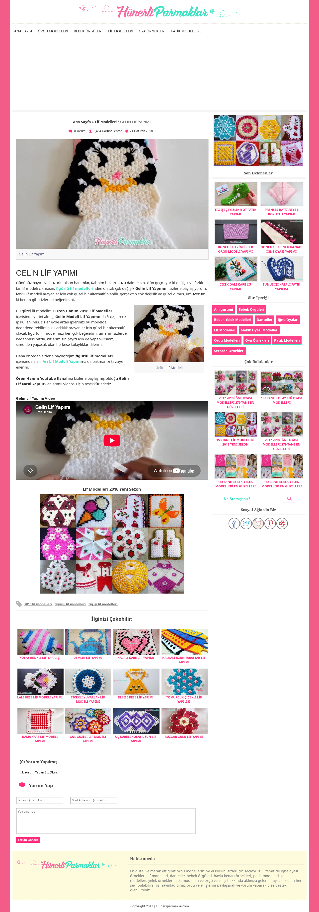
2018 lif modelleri (38, 604)
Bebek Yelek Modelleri (232, 319)
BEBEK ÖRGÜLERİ (88, 31)
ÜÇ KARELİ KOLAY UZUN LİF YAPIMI (136, 739)
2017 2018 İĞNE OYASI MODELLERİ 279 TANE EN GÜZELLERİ (235, 402)
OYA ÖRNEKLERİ (152, 31)
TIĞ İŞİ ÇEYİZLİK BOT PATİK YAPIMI (235, 211)
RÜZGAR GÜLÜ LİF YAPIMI (184, 737)
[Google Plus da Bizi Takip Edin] (282, 523)
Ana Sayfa (82, 121)
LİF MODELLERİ (120, 31)
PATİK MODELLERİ (186, 31)
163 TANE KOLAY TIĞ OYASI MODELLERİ (281, 400)
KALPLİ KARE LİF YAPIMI (136, 658)
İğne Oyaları (288, 319)
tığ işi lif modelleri (103, 604)
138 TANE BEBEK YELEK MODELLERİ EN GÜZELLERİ (235, 483)
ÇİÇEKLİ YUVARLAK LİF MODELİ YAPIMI (88, 699)
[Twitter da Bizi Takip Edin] (246, 523)
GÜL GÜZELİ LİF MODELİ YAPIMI (88, 739)
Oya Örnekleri (257, 340)
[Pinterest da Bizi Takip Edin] (270, 523)
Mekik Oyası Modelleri (259, 330)
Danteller (264, 319)
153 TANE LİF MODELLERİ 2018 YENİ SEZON (235, 442)
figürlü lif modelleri (74, 288)
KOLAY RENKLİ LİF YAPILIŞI (40, 658)
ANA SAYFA (23, 31)
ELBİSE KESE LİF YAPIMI (136, 697)
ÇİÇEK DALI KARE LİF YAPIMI (235, 286)
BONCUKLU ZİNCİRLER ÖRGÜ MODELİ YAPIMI (235, 249)
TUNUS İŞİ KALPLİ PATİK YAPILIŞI (281, 286)
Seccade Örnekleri (229, 350)
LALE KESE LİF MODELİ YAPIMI (40, 697)
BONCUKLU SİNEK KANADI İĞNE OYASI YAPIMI (282, 249)
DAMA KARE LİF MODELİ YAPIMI (40, 739)
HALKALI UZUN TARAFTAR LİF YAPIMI (184, 660)
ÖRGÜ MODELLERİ (53, 31)
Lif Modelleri (106, 121)
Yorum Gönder (28, 840)
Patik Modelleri (287, 340)
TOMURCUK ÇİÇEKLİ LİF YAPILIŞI (184, 699)
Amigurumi (223, 309)
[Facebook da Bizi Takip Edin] (234, 523)
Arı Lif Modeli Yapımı (62, 361)
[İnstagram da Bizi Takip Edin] (258, 523)
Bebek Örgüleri (251, 309)
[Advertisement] (159, 73)
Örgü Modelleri (227, 340)
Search (289, 498)
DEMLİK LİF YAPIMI (88, 658)
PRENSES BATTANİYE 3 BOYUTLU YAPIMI (282, 211)
